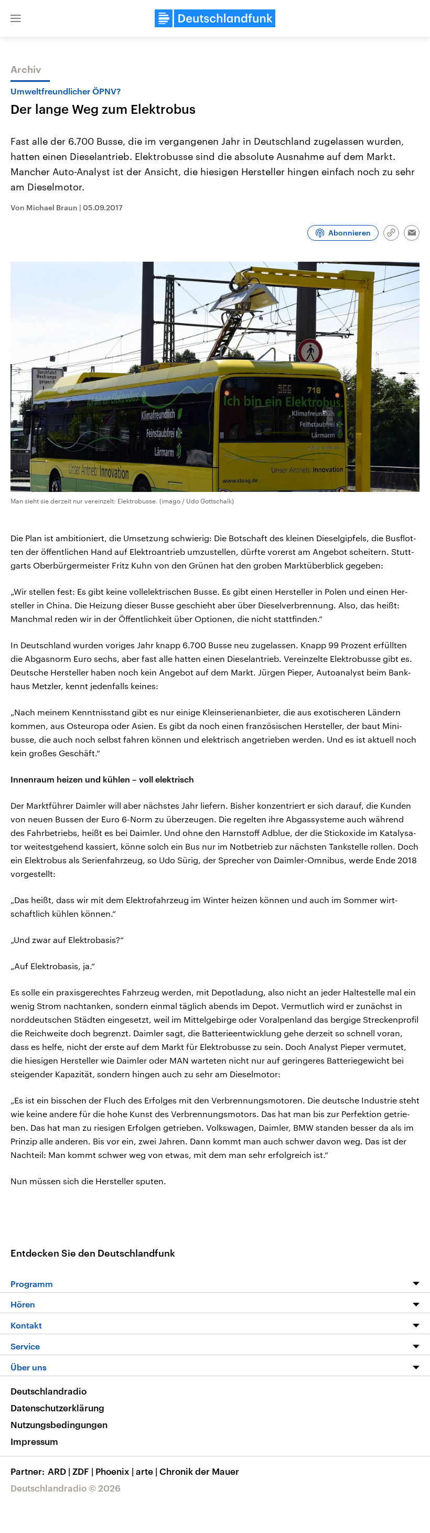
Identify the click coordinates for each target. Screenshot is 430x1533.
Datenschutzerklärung (57, 1407)
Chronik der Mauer (199, 1471)
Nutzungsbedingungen (59, 1424)
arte (146, 1471)
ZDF (82, 1471)
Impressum (34, 1441)
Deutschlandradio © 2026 (65, 1488)
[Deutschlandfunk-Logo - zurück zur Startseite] (215, 18)
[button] (15, 18)
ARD (59, 1471)
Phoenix (114, 1471)
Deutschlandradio (48, 1391)
